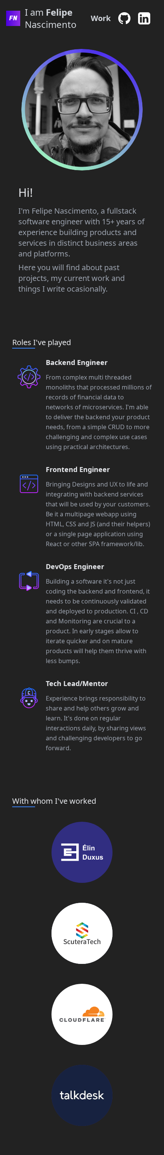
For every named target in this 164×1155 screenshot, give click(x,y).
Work (101, 18)
